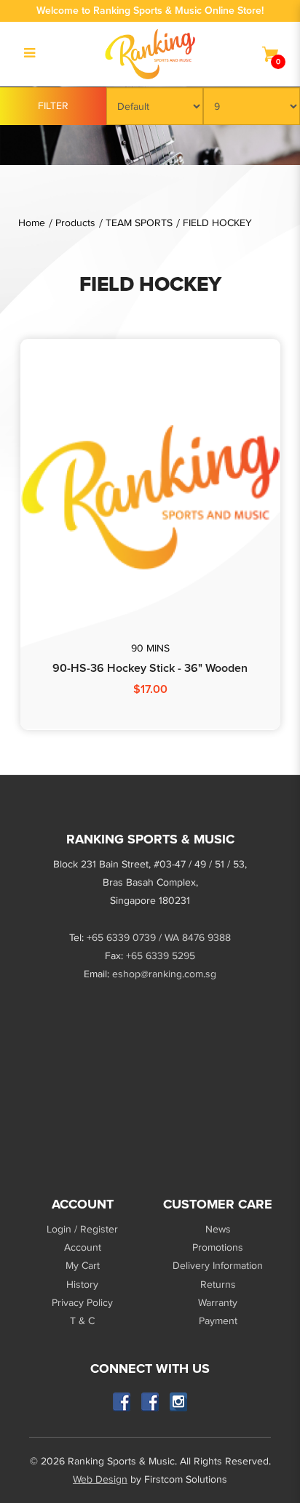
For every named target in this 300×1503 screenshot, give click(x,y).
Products (75, 223)
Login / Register (82, 1229)
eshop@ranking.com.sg (164, 974)
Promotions (217, 1247)
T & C (82, 1321)
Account (82, 1247)
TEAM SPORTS (139, 223)
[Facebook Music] (122, 1401)
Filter (53, 106)
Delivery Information (218, 1265)
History (82, 1284)
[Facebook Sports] (150, 1401)
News (218, 1229)
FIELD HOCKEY (217, 223)
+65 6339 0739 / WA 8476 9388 (159, 937)
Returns (218, 1284)
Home (31, 223)
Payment (218, 1321)
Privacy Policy (82, 1302)
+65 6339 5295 (160, 956)
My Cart (83, 1265)
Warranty (217, 1302)
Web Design (100, 1479)
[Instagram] (179, 1401)
